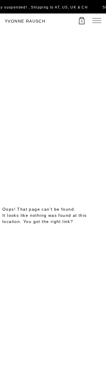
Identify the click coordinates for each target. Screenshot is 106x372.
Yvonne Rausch (25, 21)
